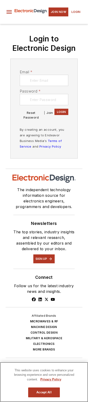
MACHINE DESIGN (44, 327)
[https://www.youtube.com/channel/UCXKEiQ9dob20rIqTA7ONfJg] (52, 299)
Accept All (43, 392)
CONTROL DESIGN (44, 332)
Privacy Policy (50, 146)
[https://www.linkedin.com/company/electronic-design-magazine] (40, 299)
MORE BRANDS (44, 349)
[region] (44, 382)
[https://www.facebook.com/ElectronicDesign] (33, 299)
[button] (9, 11)
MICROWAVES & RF (44, 321)
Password (30, 91)
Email (26, 72)
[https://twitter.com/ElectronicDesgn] (46, 299)
